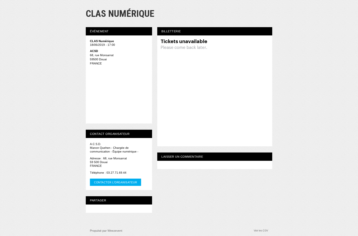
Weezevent (115, 230)
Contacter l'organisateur (115, 182)
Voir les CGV (261, 230)
